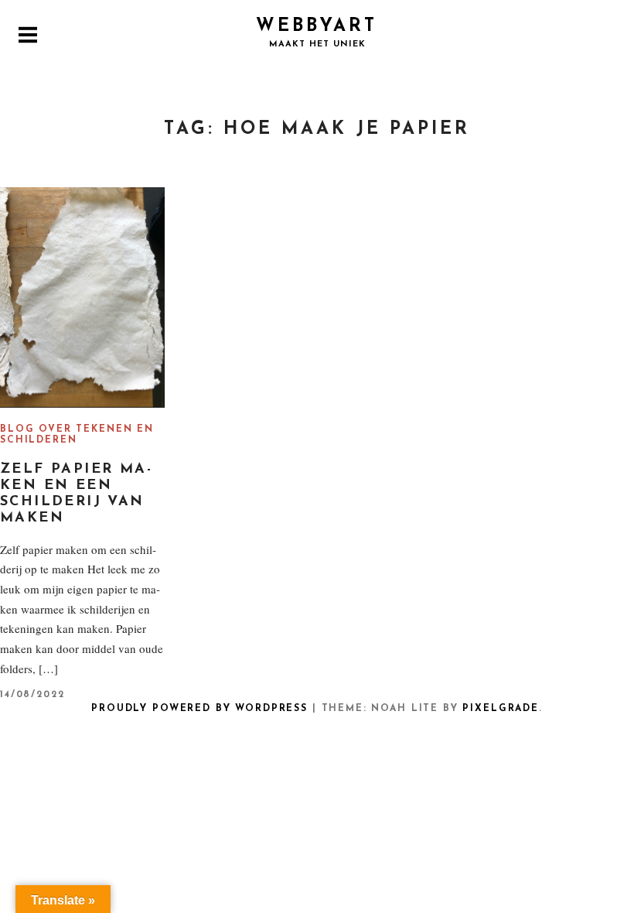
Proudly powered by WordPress (199, 708)
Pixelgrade (500, 708)
